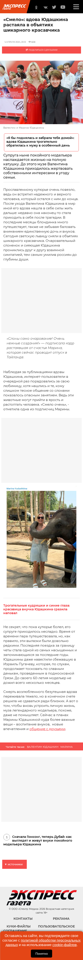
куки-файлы (19, 926)
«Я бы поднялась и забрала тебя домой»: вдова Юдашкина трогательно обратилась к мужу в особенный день (40, 141)
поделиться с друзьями (42, 50)
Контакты (23, 919)
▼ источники (13, 864)
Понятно (41, 953)
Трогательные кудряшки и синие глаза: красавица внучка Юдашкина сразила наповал (36, 609)
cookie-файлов (64, 945)
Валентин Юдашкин (42, 746)
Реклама (61, 919)
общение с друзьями (47, 729)
